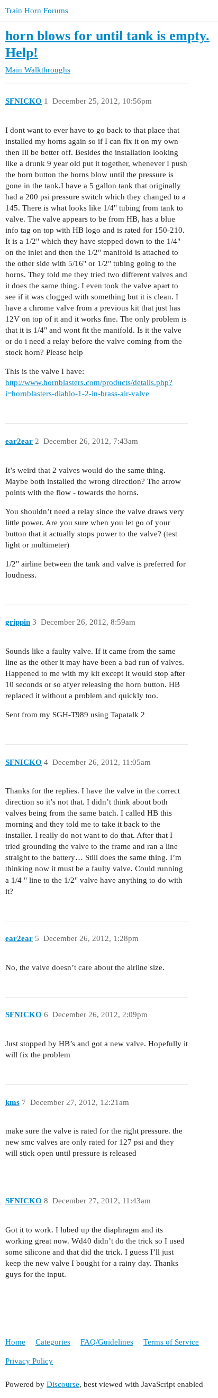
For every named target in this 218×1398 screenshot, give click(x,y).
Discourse (63, 1384)
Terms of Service (171, 1342)
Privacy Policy (29, 1361)
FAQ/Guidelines (106, 1342)
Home (15, 1342)
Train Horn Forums (36, 10)
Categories (52, 1342)
